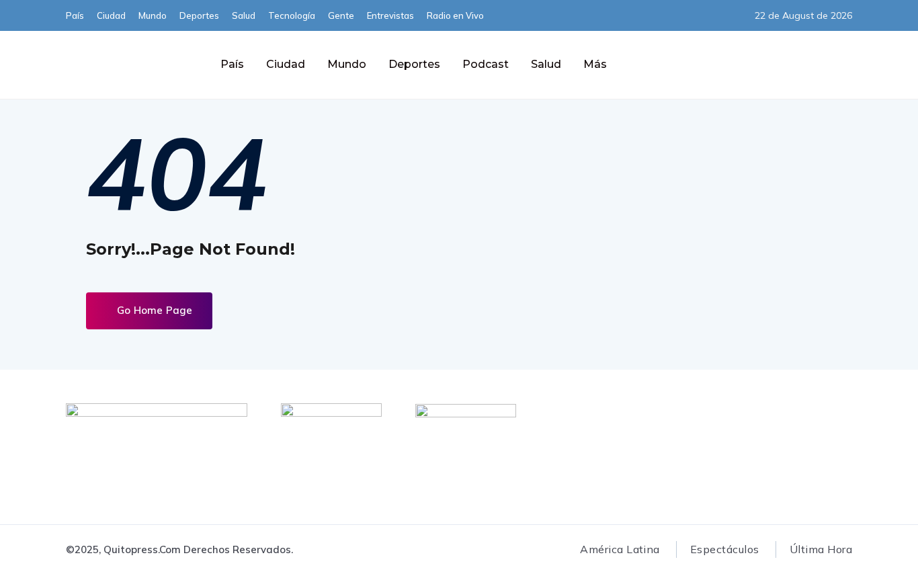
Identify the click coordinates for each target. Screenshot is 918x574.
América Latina (620, 549)
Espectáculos (724, 549)
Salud (243, 15)
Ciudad (111, 15)
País (75, 15)
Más (595, 64)
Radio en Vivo (455, 15)
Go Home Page (153, 310)
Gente (341, 15)
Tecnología (291, 15)
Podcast (485, 64)
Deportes (199, 15)
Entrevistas (390, 15)
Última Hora (821, 549)
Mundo (152, 15)
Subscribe (714, 64)
